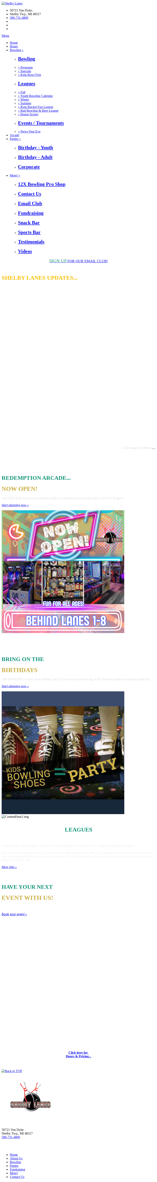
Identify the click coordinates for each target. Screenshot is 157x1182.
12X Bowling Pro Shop (41, 184)
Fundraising (31, 213)
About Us (16, 1158)
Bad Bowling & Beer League (38, 110)
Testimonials (31, 241)
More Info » (9, 867)
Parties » (15, 139)
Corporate (29, 166)
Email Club (30, 203)
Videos (25, 251)
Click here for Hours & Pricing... (78, 1054)
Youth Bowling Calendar (35, 96)
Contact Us (29, 193)
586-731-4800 (19, 17)
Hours (14, 46)
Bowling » (17, 50)
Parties (14, 1165)
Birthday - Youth (35, 147)
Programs (25, 67)
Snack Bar (29, 222)
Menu (5, 35)
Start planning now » (15, 505)
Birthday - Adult (35, 157)
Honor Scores (28, 114)
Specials (24, 71)
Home (14, 42)
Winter (23, 99)
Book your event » (14, 914)
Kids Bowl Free (29, 75)
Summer (24, 103)
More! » (15, 175)
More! (14, 1173)
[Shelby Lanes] (12, 3)
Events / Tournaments (41, 123)
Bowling (26, 58)
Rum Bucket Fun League (35, 107)
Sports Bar (29, 232)
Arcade (14, 135)
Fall (21, 92)
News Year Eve (29, 131)
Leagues (26, 83)
